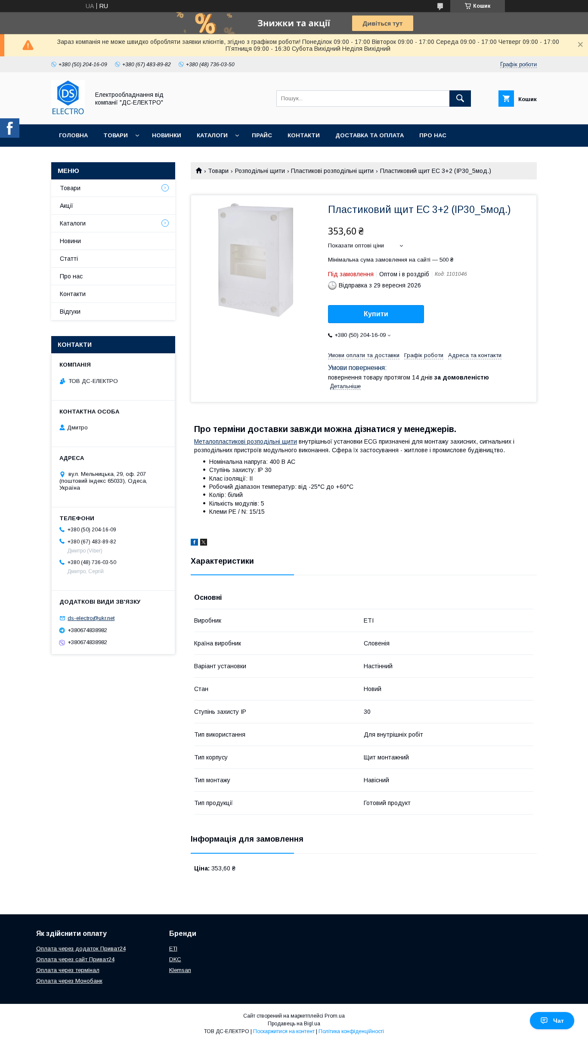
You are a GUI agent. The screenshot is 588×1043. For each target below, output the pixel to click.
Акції (66, 205)
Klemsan (180, 970)
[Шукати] (460, 98)
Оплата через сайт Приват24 (75, 959)
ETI (173, 948)
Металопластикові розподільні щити (245, 441)
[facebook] (194, 543)
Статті (69, 258)
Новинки (166, 135)
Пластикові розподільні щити (332, 170)
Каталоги (212, 135)
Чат (558, 1020)
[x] (203, 543)
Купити (376, 314)
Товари (115, 135)
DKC (175, 959)
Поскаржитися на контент (284, 1031)
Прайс (262, 135)
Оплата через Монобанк (69, 981)
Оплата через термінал (67, 970)
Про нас (432, 135)
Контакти (304, 135)
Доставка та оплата (369, 135)
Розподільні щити (260, 170)
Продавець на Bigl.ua (294, 1024)
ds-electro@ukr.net (91, 618)
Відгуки (70, 311)
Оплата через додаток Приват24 (81, 948)
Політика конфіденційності (351, 1031)
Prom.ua (335, 1016)
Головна (73, 135)
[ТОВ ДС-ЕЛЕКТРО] (68, 113)
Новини (70, 241)
